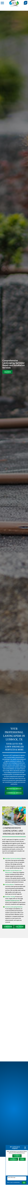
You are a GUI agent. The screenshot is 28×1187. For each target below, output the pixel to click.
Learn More (8, 926)
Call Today (20, 926)
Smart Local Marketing (14, 1182)
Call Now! (22, 1159)
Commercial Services (14, 793)
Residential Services (14, 788)
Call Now (7, 372)
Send (24, 1182)
